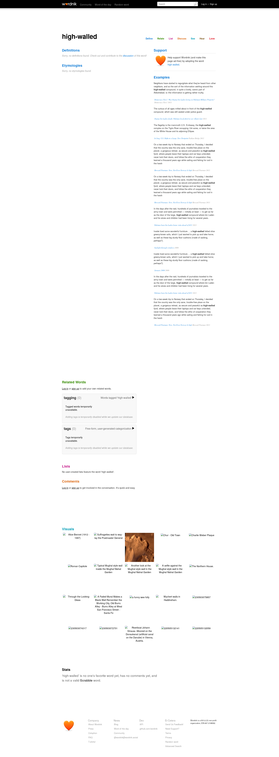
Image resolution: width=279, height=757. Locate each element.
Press (90, 728)
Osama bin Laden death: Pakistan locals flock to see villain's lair (178, 118)
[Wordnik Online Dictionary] (69, 3)
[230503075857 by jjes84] (201, 596)
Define (149, 38)
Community (86, 4)
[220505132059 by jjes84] (201, 627)
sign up (75, 388)
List (171, 38)
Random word (121, 4)
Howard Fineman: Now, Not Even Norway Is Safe (173, 170)
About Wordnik (95, 724)
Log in (65, 388)
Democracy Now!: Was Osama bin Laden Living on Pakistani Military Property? (184, 99)
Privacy (168, 737)
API (141, 724)
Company (93, 720)
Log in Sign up (209, 3)
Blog (116, 724)
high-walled (173, 64)
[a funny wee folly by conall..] (139, 596)
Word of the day (103, 4)
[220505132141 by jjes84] (170, 627)
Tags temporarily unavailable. (74, 439)
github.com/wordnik (148, 728)
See (193, 38)
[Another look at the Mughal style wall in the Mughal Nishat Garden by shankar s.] (139, 568)
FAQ (90, 737)
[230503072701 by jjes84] (108, 627)
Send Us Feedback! (174, 724)
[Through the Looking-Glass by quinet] (77, 597)
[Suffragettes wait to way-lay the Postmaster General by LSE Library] (108, 535)
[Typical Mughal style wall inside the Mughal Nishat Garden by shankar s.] (108, 568)
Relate (160, 38)
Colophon (92, 733)
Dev (141, 720)
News (117, 720)
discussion (128, 55)
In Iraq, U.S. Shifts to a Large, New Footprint (171, 138)
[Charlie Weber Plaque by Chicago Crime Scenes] (201, 534)
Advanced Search (173, 746)
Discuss (181, 38)
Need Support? (172, 728)
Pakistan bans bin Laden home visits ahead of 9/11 (173, 225)
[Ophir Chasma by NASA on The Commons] (144, 549)
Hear (202, 38)
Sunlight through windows (164, 247)
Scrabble (86, 680)
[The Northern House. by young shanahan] (201, 565)
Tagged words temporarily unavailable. (78, 408)
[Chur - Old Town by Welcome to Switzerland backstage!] (170, 534)
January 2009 (159, 270)
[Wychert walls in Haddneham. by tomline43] (170, 597)
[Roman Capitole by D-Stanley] (77, 565)
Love (212, 38)
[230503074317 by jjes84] (77, 627)
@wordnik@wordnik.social (126, 737)
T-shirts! (92, 741)
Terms (168, 733)
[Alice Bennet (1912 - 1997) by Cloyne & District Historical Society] (77, 535)
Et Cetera (170, 720)
